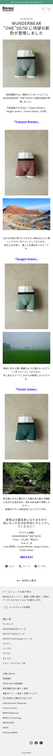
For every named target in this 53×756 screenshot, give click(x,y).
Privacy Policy (10, 707)
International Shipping (14, 703)
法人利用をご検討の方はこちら (17, 698)
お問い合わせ (9, 673)
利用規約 (7, 678)
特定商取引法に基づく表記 (15, 688)
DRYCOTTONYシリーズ (14, 633)
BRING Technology (12, 717)
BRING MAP (8, 722)
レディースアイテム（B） (15, 663)
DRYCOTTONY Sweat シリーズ (17, 638)
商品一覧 (7, 619)
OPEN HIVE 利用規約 (13, 683)
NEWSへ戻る (29, 580)
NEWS (6, 727)
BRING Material (10, 712)
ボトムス (7, 658)
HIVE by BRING (10, 732)
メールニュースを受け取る (17, 591)
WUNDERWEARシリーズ (14, 628)
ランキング (8, 623)
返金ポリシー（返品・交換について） (20, 693)
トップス (7, 648)
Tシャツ (6, 643)
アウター (7, 653)
